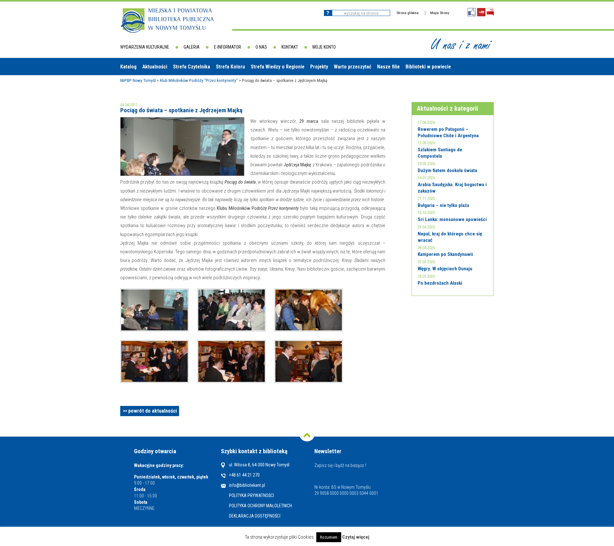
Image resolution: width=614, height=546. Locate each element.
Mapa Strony (439, 13)
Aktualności (154, 67)
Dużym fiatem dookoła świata (447, 170)
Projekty (319, 67)
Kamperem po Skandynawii (445, 254)
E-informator (227, 47)
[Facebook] (472, 12)
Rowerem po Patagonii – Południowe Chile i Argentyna (448, 132)
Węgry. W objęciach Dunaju (445, 269)
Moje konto (324, 47)
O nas (261, 47)
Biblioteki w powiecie (428, 67)
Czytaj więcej (355, 537)
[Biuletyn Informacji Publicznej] (490, 12)
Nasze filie (388, 67)
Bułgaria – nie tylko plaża (443, 205)
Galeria (192, 47)
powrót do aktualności (152, 411)
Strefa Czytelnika (191, 67)
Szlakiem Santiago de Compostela (440, 153)
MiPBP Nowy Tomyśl (138, 80)
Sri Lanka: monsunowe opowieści (452, 219)
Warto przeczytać (352, 67)
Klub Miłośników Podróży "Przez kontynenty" (199, 80)
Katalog (128, 67)
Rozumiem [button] (328, 537)
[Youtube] (481, 12)
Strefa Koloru (230, 67)
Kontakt (289, 47)
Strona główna (408, 13)
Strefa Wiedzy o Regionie (277, 67)
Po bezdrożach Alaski (440, 283)
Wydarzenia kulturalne (144, 47)
